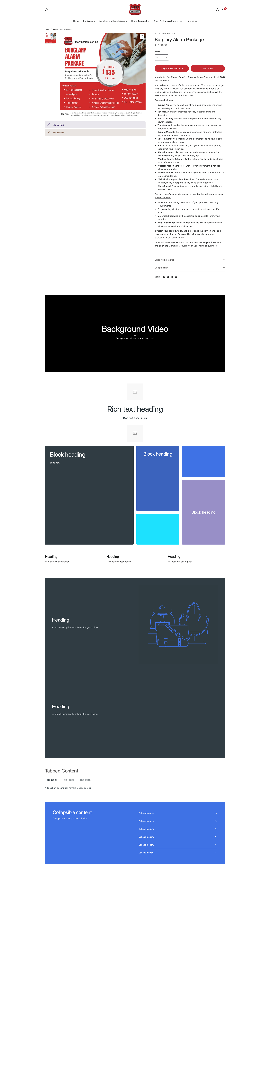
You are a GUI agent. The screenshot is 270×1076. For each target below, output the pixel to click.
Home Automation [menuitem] (140, 21)
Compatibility (161, 267)
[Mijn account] (217, 9)
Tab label (51, 779)
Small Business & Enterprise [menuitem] (168, 21)
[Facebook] (164, 277)
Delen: (158, 277)
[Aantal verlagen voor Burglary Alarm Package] (157, 58)
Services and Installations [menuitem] (112, 21)
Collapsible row (146, 813)
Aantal (157, 52)
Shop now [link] (55, 463)
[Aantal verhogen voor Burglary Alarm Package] (166, 58)
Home (47, 29)
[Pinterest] (172, 277)
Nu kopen (208, 68)
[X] (168, 277)
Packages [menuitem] (88, 21)
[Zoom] (142, 36)
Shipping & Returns (164, 259)
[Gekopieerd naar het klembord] (175, 277)
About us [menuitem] (192, 21)
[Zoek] (47, 9)
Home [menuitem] (76, 21)
